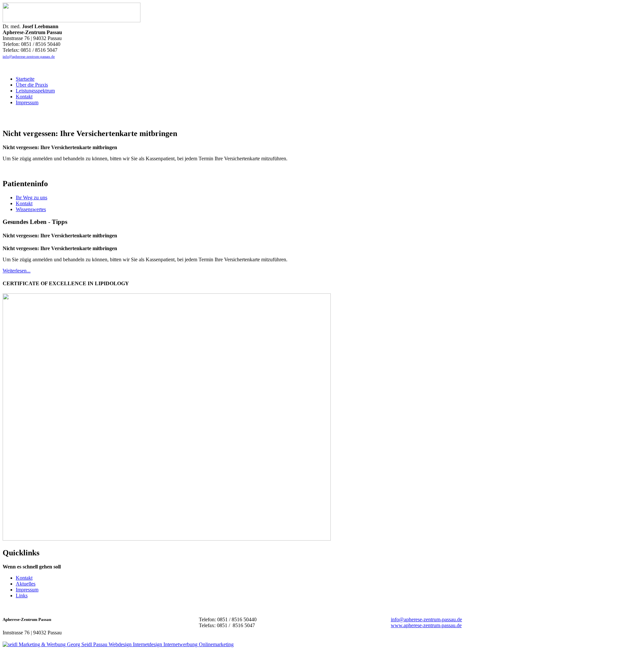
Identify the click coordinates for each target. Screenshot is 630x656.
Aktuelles (25, 583)
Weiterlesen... (17, 270)
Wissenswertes (31, 209)
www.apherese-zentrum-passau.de (426, 625)
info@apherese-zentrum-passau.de (29, 56)
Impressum (27, 589)
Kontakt (24, 203)
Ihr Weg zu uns (31, 197)
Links (22, 595)
